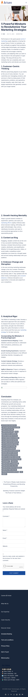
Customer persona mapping (9, 440)
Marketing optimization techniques (11, 467)
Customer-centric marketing (10, 442)
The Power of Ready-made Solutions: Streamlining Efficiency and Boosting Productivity (14, 484)
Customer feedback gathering (10, 438)
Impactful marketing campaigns (11, 457)
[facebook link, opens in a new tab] (5, 694)
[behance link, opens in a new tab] (11, 694)
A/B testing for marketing (9, 425)
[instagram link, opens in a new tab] (14, 694)
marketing (14, 461)
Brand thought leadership (9, 433)
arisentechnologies (7, 431)
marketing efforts (6, 223)
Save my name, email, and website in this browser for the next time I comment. (13, 558)
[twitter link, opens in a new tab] (8, 694)
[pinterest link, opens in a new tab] (19, 694)
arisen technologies (7, 429)
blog (16, 431)
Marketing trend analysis (9, 469)
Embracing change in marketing (10, 450)
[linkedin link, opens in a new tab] (16, 694)
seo (4, 34)
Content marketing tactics (9, 435)
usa (21, 471)
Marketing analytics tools (9, 465)
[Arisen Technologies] (6, 2)
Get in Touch (5, 652)
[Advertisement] (14, 150)
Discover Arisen (5, 628)
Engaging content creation (9, 452)
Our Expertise (5, 611)
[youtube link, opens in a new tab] (22, 694)
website (4, 474)
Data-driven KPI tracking (9, 446)
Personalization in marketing (10, 471)
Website (5, 546)
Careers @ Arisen (6, 595)
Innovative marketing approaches (11, 459)
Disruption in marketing (8, 448)
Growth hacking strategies (9, 455)
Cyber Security (5, 620)
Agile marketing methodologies (10, 427)
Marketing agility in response (10, 463)
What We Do (4, 603)
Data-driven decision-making (10, 444)
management (5, 461)
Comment (6, 516)
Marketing (19, 34)
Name (5, 530)
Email (5, 538)
